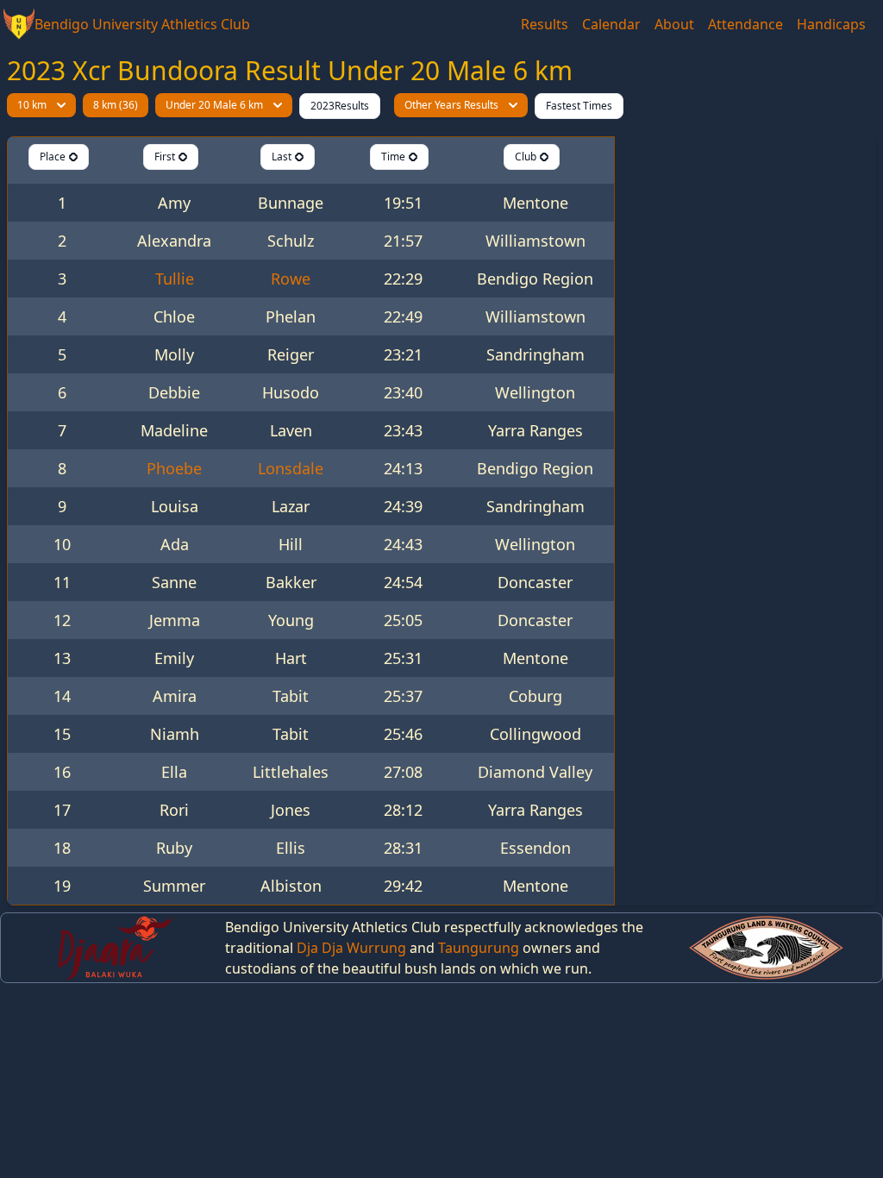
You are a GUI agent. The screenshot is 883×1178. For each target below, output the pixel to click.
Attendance (745, 24)
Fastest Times (579, 105)
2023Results (339, 105)
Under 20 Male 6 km (214, 104)
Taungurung (478, 947)
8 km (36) (115, 104)
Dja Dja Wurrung (351, 947)
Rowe (290, 278)
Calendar (611, 24)
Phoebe (174, 468)
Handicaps (831, 24)
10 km (32, 104)
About (674, 24)
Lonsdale (290, 468)
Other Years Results (451, 104)
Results (544, 24)
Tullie (174, 278)
